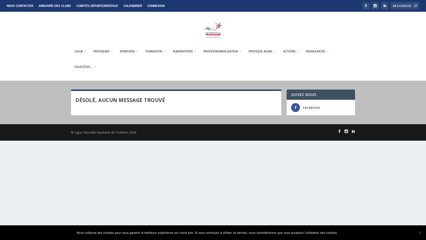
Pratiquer (101, 51)
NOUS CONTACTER (20, 6)
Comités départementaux (97, 6)
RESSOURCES (315, 51)
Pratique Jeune (260, 51)
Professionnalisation (220, 51)
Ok (345, 232)
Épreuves (127, 51)
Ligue (78, 51)
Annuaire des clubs (55, 6)
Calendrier (132, 6)
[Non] (420, 232)
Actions (289, 51)
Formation (153, 51)
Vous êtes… (83, 67)
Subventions (183, 51)
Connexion (156, 6)
